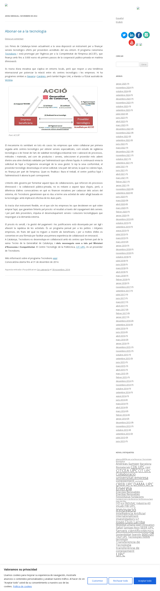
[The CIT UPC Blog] (6, 5)
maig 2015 (120, 366)
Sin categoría (43, 269)
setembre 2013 (123, 433)
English (119, 22)
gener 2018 (121, 283)
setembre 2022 (123, 140)
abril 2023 (120, 121)
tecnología (122, 539)
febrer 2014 (121, 414)
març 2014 (120, 411)
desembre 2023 (123, 98)
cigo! (147, 467)
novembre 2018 (123, 253)
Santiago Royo (132, 527)
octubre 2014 (122, 388)
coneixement (125, 480)
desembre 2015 (123, 347)
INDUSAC (130, 503)
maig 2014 (120, 403)
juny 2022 (120, 144)
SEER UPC (147, 527)
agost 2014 (121, 396)
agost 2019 (121, 230)
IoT (137, 519)
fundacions (137, 496)
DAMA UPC (143, 484)
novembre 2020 (123, 189)
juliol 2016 (120, 328)
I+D (118, 503)
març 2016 (120, 339)
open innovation (145, 525)
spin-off (148, 534)
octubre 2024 (122, 91)
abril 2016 (120, 335)
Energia (124, 488)
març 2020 (120, 208)
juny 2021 (120, 170)
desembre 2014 (123, 381)
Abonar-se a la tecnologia (25, 31)
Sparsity (136, 534)
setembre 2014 (123, 392)
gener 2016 (121, 343)
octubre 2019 (122, 223)
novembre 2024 (123, 87)
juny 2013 (120, 441)
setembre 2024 (123, 95)
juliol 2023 (120, 113)
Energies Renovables (128, 492)
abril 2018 (120, 271)
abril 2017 (120, 305)
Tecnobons (10, 53)
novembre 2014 (123, 384)
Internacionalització (127, 516)
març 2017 (120, 309)
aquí (55, 258)
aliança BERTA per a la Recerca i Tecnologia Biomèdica (133, 460)
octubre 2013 (122, 430)
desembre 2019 (123, 219)
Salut (119, 527)
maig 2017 (120, 302)
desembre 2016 (123, 320)
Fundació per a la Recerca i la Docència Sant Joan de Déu (134, 500)
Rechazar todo (120, 580)
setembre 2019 (123, 226)
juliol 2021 (120, 166)
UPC (120, 554)
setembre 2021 (123, 162)
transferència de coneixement (127, 549)
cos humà (139, 481)
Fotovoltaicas (123, 496)
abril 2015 (120, 369)
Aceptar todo (145, 580)
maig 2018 (120, 268)
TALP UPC (121, 537)
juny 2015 (120, 362)
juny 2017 (120, 298)
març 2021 (120, 177)
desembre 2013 (123, 422)
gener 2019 (121, 245)
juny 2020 (120, 196)
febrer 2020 (121, 211)
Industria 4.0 (143, 503)
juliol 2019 (120, 234)
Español (120, 18)
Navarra (31, 76)
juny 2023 (120, 117)
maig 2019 (120, 238)
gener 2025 (121, 83)
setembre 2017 (123, 290)
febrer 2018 (121, 279)
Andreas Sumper (127, 464)
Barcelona (145, 464)
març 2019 (120, 241)
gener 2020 (121, 215)
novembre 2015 (123, 351)
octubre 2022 (122, 136)
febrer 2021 (121, 181)
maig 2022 (120, 147)
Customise (97, 580)
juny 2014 (120, 399)
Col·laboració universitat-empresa (132, 476)
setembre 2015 (123, 358)
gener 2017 (121, 317)
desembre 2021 (123, 151)
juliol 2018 (120, 260)
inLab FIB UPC (125, 506)
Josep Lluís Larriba (130, 522)
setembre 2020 (123, 192)
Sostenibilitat (123, 534)
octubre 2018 (122, 256)
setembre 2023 (123, 110)
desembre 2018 (123, 249)
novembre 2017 (123, 287)
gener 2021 (121, 185)
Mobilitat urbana (125, 525)
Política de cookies (22, 586)
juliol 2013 (120, 437)
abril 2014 (120, 407)
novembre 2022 (123, 132)
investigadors (125, 519)
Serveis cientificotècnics (135, 530)
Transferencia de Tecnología (128, 543)
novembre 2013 (123, 426)
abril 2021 (120, 174)
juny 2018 (120, 264)
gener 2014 (121, 418)
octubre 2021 (122, 159)
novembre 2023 (123, 102)
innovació (126, 509)
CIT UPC (80, 246)
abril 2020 (120, 204)
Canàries (41, 76)
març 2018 (120, 275)
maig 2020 (120, 200)
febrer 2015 (121, 377)
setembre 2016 (123, 324)
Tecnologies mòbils (139, 537)
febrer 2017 (121, 313)
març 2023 (120, 125)
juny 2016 (120, 332)
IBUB (122, 503)
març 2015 (120, 373)
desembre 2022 (123, 128)
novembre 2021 (123, 155)
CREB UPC (124, 484)
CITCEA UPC (127, 470)
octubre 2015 (122, 354)
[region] (80, 578)
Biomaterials (123, 467)
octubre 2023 (122, 106)
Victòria (8, 80)
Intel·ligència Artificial (130, 513)
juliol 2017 (120, 294)
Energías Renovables (128, 494)
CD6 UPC (138, 467)
